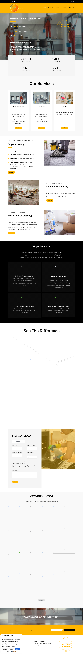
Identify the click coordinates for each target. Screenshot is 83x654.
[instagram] (12, 1)
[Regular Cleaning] (64, 93)
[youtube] (14, 1)
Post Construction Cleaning (19, 463)
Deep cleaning (41, 106)
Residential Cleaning (18, 106)
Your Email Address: (31, 445)
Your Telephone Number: (30, 453)
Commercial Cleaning (18, 466)
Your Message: (15, 470)
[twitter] (10, 1)
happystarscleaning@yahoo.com (26, 35)
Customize (5, 649)
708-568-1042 (22, 26)
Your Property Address (17, 452)
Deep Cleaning (28, 466)
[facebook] (8, 1)
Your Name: (14, 445)
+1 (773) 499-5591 (23, 31)
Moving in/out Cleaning (30, 465)
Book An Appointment (38, 645)
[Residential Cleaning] (18, 93)
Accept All (17, 649)
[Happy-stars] (16, 4)
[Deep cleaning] (41, 93)
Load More (41, 600)
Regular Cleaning (64, 106)
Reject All (11, 649)
